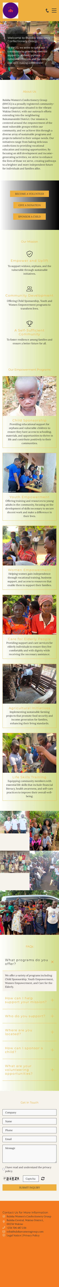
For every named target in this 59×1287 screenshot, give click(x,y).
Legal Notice (14, 1235)
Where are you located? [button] (18, 1032)
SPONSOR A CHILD (29, 216)
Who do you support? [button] (25, 1016)
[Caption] (15, 822)
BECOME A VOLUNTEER (29, 193)
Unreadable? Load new (43, 1178)
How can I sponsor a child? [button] (24, 1050)
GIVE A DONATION (29, 205)
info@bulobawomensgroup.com (25, 1231)
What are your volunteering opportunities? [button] (19, 1069)
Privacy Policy (31, 1235)
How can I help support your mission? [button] (26, 1000)
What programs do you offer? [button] (26, 962)
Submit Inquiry (29, 1187)
